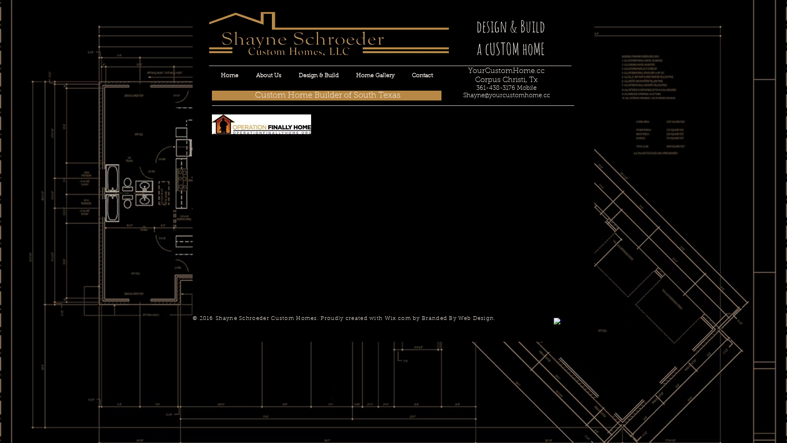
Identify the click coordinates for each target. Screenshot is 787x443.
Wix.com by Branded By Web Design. (440, 318)
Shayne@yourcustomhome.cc (506, 96)
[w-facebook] (558, 322)
